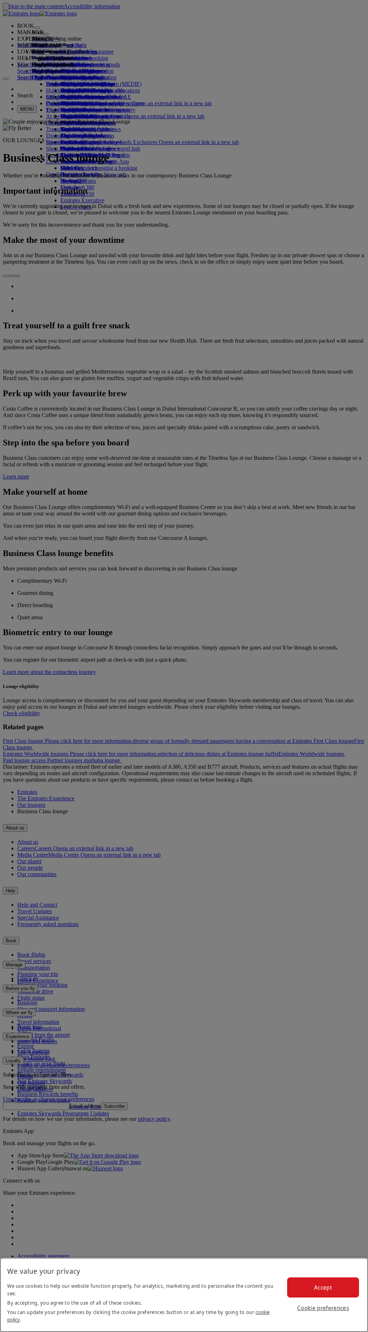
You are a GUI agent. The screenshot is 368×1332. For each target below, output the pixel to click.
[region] (184, 1295)
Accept (323, 1287)
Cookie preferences (323, 1308)
